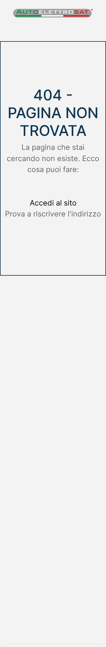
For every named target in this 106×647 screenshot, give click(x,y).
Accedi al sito (53, 202)
